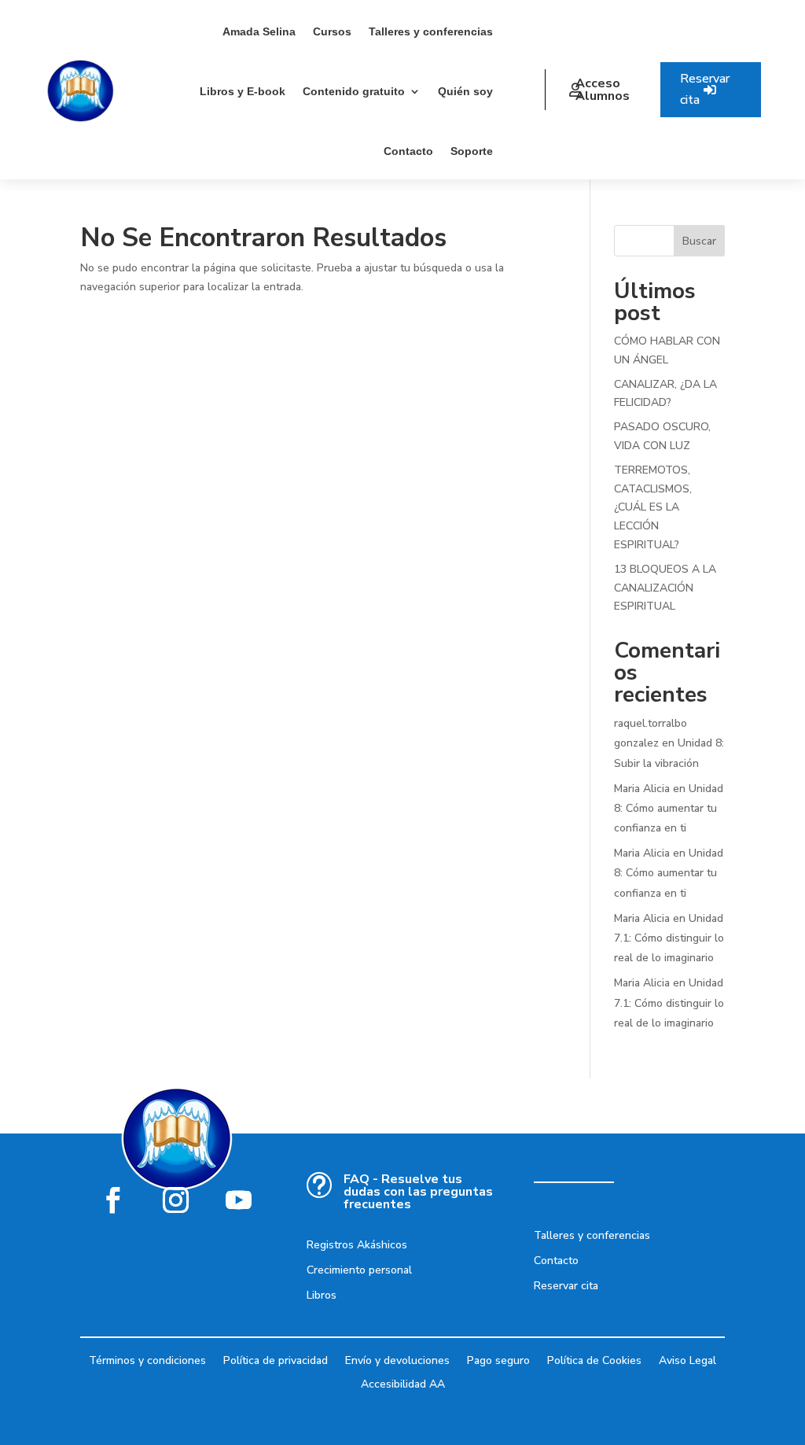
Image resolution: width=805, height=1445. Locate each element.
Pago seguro (498, 1359)
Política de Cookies (594, 1359)
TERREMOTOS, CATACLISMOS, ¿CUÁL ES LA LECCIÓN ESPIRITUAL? (653, 507)
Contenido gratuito (354, 91)
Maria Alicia (642, 788)
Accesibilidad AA (403, 1383)
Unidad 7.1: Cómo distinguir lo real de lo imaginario (669, 938)
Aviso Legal (687, 1359)
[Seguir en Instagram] (176, 1200)
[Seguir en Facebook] (113, 1200)
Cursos (332, 31)
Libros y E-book (242, 91)
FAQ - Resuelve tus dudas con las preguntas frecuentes (418, 1191)
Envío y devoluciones (397, 1359)
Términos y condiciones (147, 1359)
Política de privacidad (275, 1359)
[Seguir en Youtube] (239, 1200)
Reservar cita (705, 89)
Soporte (471, 151)
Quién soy (465, 91)
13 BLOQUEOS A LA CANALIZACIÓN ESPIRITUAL (665, 588)
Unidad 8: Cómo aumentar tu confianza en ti (668, 808)
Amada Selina (259, 31)
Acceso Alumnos (602, 90)
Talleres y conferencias (431, 31)
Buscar (699, 241)
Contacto (408, 151)
